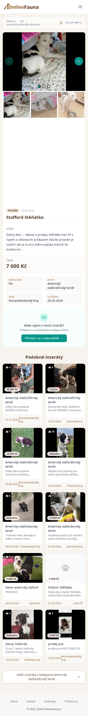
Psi (22, 21)
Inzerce (10, 21)
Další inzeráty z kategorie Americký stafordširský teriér (42, 677)
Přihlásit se (71, 701)
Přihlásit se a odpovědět (44, 338)
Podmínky (50, 701)
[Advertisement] (44, 161)
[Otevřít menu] (80, 7)
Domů (14, 701)
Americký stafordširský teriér (23, 24)
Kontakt (30, 701)
